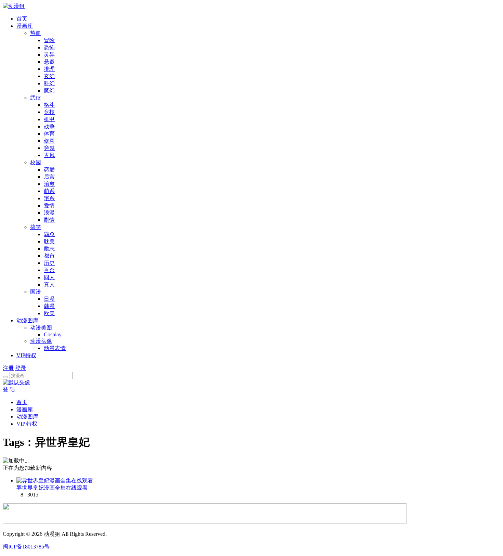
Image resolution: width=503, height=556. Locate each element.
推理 (49, 69)
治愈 (49, 184)
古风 (49, 155)
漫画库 (24, 26)
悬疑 (49, 62)
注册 (8, 368)
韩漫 (49, 306)
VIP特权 (26, 355)
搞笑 (35, 227)
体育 (49, 134)
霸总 (49, 234)
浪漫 (49, 213)
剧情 (49, 220)
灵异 (49, 54)
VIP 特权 (26, 424)
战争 (49, 126)
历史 (49, 263)
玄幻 (49, 76)
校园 (35, 162)
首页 (21, 19)
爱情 (49, 205)
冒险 (49, 40)
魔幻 (49, 90)
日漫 (49, 299)
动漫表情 (55, 348)
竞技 (49, 112)
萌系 (49, 191)
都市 (49, 256)
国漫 (35, 292)
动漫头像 (41, 341)
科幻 (49, 83)
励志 (49, 248)
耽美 (49, 241)
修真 (49, 141)
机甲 (49, 119)
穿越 (49, 148)
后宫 (49, 177)
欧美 (49, 313)
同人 (49, 277)
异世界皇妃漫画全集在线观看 (52, 488)
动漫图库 (27, 320)
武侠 (35, 98)
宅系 (49, 198)
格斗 (49, 105)
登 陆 (9, 389)
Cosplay (53, 334)
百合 (49, 270)
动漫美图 (41, 328)
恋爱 (49, 169)
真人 (49, 284)
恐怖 (49, 47)
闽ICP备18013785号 (26, 546)
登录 (20, 368)
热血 (35, 33)
